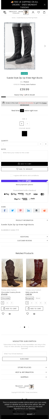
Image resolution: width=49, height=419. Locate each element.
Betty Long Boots (32, 292)
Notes (3, 149)
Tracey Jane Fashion (18, 12)
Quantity (4, 141)
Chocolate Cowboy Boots (10, 292)
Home (13, 18)
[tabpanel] (12, 290)
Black (24, 133)
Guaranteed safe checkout (24, 190)
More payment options (24, 185)
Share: (3, 207)
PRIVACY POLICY (19, 414)
